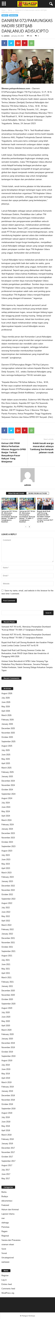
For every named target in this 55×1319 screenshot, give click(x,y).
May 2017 (5, 1178)
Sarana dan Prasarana (10, 1240)
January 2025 (7, 776)
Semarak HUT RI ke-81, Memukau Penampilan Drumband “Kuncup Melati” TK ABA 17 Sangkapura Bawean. (9, 516)
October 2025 (7, 737)
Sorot (3, 1249)
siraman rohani (7, 1244)
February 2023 (7, 877)
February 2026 (7, 720)
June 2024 (5, 807)
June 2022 (5, 912)
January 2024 (7, 829)
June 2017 (5, 1174)
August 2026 (6, 693)
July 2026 (5, 698)
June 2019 (5, 1069)
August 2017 (6, 1165)
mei (3, 1218)
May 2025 (5, 759)
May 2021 (5, 969)
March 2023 (6, 873)
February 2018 (7, 1139)
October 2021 (7, 947)
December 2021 (8, 938)
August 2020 (6, 1008)
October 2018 (7, 1104)
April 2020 (5, 1025)
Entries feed (6, 1284)
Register (5, 1275)
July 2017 (5, 1170)
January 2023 (7, 881)
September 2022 (8, 899)
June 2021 (5, 964)
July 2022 (5, 907)
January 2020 (7, 1039)
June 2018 (5, 1122)
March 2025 (6, 768)
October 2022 (7, 894)
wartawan (5, 1262)
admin (7, 36)
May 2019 (5, 1074)
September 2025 (8, 741)
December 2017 (8, 1148)
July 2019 (5, 1065)
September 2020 (8, 1004)
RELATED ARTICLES (16, 493)
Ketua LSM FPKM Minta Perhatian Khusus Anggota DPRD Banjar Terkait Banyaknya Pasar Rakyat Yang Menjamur (13, 452)
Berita (10, 10)
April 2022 (5, 921)
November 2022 (8, 890)
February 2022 (7, 929)
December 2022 (8, 886)
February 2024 (7, 824)
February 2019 (7, 1087)
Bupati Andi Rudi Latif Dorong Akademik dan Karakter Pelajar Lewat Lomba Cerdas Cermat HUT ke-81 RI (45, 516)
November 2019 (8, 1047)
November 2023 (8, 838)
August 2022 (6, 903)
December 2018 (8, 1095)
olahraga (5, 1223)
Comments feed (8, 1289)
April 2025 (5, 763)
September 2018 (8, 1108)
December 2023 (8, 833)
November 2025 (8, 733)
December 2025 (8, 728)
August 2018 (6, 1113)
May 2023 (5, 864)
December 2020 (8, 991)
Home (3, 10)
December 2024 (8, 781)
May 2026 (5, 706)
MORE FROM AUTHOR (37, 493)
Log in (4, 1280)
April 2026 (5, 711)
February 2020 (7, 1034)
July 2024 (5, 803)
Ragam (4, 1231)
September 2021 (8, 951)
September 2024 (8, 794)
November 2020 (8, 995)
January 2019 (7, 1091)
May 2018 (5, 1126)
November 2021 (8, 942)
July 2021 (5, 960)
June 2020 (5, 1017)
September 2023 (8, 846)
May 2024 (5, 811)
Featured (5, 1205)
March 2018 (6, 1135)
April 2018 (5, 1130)
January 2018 (7, 1143)
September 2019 (8, 1056)
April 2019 (5, 1078)
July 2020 (5, 1012)
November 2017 (8, 1152)
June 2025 (5, 755)
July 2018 (5, 1117)
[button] (50, 4)
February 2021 (7, 982)
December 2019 (8, 1043)
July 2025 (5, 750)
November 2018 (8, 1100)
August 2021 (6, 956)
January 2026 (7, 724)
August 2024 (6, 798)
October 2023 (7, 842)
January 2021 (7, 986)
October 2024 (7, 789)
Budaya (4, 1196)
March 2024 (6, 820)
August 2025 (6, 746)
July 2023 (5, 855)
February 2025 (7, 772)
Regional (13, 15)
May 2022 (5, 916)
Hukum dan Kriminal (10, 1209)
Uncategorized (7, 1258)
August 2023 (6, 851)
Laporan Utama (7, 1214)
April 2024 (5, 816)
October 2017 (7, 1157)
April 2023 (5, 868)
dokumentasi (6, 1201)
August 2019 (6, 1060)
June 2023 (5, 859)
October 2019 (7, 1052)
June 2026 (5, 702)
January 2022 (7, 934)
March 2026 (6, 715)
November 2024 (8, 785)
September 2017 (8, 1161)
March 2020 (6, 1030)
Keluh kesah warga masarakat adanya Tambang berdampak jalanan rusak (42, 448)
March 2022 (6, 925)
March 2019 (6, 1082)
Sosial (4, 1253)
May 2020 (5, 1021)
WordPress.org (7, 1293)
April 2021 (5, 973)
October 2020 (7, 999)
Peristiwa (5, 1227)
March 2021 (6, 977)
